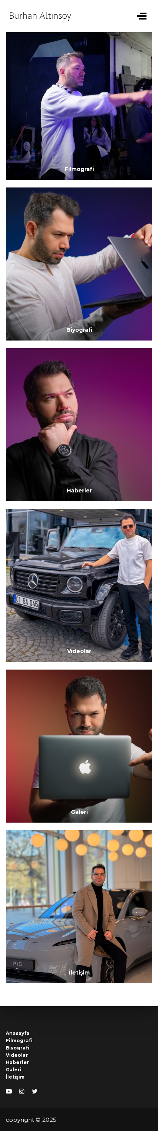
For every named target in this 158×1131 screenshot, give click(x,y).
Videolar (17, 1055)
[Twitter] (35, 1091)
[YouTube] (9, 1091)
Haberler (17, 1062)
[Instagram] (22, 1091)
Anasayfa (18, 1033)
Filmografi (19, 1040)
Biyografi (18, 1048)
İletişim (15, 1077)
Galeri (13, 1069)
